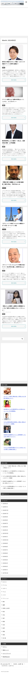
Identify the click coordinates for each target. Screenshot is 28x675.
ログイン (5, 646)
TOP (6, 664)
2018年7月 (5, 549)
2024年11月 (5, 513)
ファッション (6, 598)
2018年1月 (5, 569)
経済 (4, 628)
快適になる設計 (6, 608)
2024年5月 (5, 526)
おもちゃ (5, 581)
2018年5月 (5, 556)
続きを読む (14, 79)
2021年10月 (5, 533)
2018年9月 (5, 543)
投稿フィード (6, 650)
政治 (4, 67)
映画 (4, 621)
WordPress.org (6, 656)
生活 (4, 624)
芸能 (4, 270)
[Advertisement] (14, 22)
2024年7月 (5, 523)
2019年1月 (5, 536)
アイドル (5, 585)
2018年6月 (5, 553)
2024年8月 (5, 520)
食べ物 (4, 638)
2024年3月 (5, 530)
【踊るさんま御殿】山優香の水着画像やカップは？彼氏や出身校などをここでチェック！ (13, 308)
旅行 (4, 618)
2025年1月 (5, 506)
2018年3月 (5, 563)
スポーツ (5, 588)
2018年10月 (5, 540)
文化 (4, 614)
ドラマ (4, 229)
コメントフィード (7, 653)
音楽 (4, 634)
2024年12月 (5, 510)
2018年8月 (5, 546)
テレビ (4, 188)
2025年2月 (5, 503)
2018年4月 (5, 559)
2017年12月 (5, 573)
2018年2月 (5, 566)
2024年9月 (5, 516)
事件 (4, 601)
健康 (4, 105)
